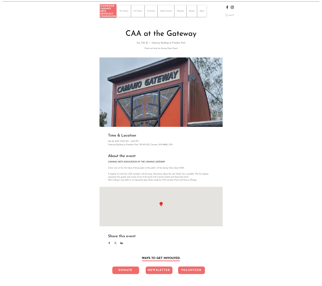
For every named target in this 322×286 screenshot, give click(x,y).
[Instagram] (232, 7)
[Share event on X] (115, 243)
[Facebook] (227, 7)
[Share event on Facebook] (109, 243)
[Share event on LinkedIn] (121, 243)
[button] (124, 11)
